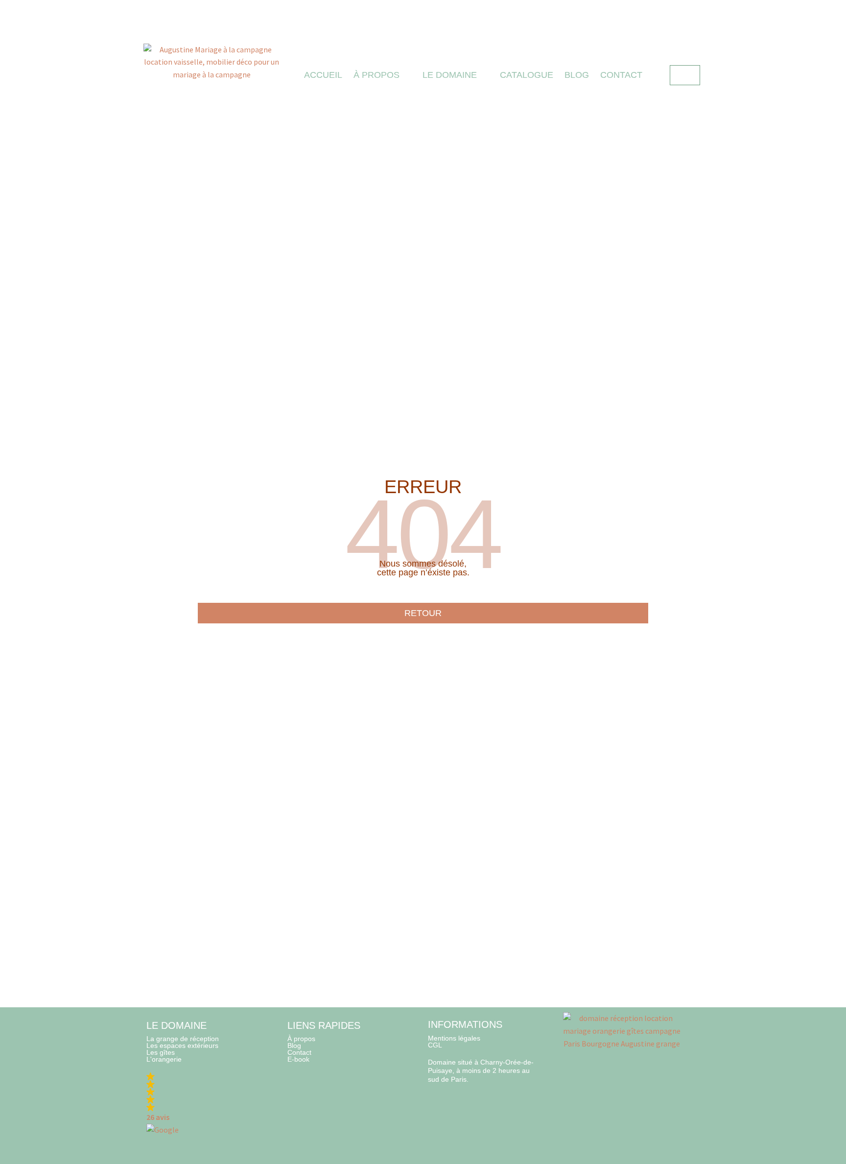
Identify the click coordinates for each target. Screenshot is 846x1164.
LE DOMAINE (450, 75)
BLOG (576, 75)
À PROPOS (376, 75)
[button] (198, 1104)
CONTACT (621, 75)
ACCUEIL (323, 75)
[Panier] (685, 75)
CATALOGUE (526, 75)
